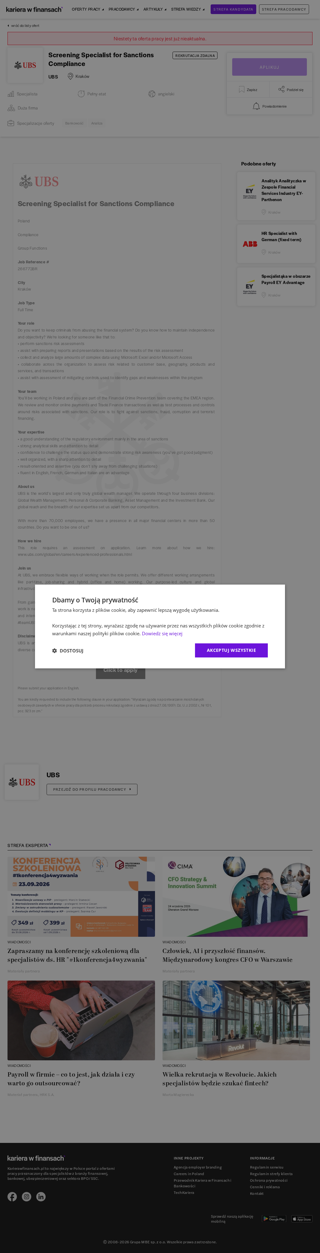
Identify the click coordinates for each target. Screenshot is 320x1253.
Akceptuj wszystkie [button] (231, 650)
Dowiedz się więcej (162, 633)
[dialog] (160, 626)
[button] (67, 650)
